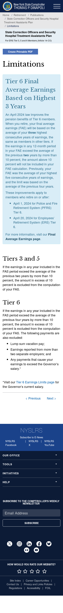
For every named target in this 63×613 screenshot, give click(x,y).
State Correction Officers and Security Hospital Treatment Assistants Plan (31, 20)
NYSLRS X (33, 443)
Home (6, 15)
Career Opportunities (37, 580)
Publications (37, 15)
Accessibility (33, 588)
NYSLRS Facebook (10, 443)
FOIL (48, 588)
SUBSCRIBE (31, 523)
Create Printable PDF (20, 51)
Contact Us (13, 584)
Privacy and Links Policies (38, 584)
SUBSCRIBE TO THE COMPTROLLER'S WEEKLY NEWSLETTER (31, 502)
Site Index (15, 580)
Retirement (20, 15)
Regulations (15, 588)
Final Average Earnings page (30, 236)
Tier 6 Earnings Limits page (35, 382)
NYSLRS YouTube (49, 443)
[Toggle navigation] (56, 6)
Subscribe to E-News (31, 437)
